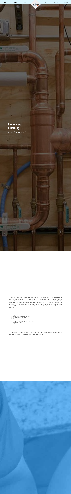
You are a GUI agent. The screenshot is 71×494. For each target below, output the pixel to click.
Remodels (56, 2)
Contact (66, 2)
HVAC (25, 2)
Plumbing (15, 2)
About (5, 2)
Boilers (45, 2)
